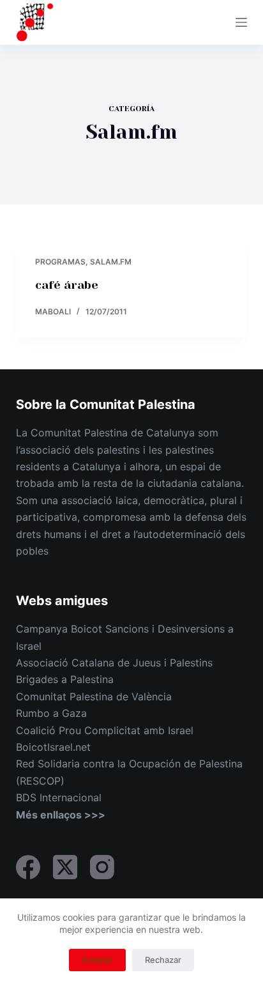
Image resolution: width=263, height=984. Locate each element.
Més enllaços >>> (60, 814)
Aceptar (97, 960)
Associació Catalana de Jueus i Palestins (114, 662)
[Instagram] (102, 867)
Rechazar (163, 960)
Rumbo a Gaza (51, 713)
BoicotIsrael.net (53, 747)
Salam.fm (111, 261)
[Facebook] (28, 867)
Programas (60, 261)
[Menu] (241, 22)
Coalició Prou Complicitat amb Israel (104, 730)
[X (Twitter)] (65, 867)
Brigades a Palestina (65, 679)
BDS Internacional (58, 797)
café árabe (66, 285)
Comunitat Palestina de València (94, 696)
